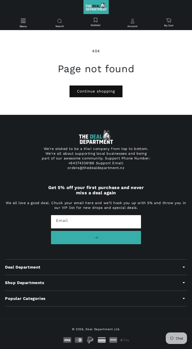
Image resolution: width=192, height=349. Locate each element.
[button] (23, 23)
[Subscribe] (96, 237)
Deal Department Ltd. (103, 329)
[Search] (59, 23)
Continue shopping (96, 91)
